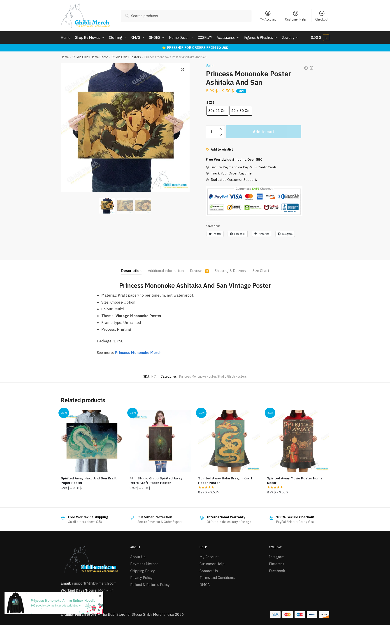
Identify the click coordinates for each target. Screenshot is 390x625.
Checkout (322, 19)
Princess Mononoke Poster (197, 376)
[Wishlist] (116, 416)
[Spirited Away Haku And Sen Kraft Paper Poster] (92, 441)
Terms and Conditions (217, 577)
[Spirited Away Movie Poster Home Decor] (298, 441)
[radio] (217, 110)
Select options (91, 502)
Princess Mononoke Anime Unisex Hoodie (63, 600)
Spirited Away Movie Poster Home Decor (295, 480)
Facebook (277, 571)
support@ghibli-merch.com (94, 583)
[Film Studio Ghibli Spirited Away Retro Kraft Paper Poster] (161, 441)
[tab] (131, 267)
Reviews (196, 270)
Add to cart (264, 131)
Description (131, 270)
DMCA (205, 584)
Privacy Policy (141, 577)
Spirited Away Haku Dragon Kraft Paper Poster (225, 480)
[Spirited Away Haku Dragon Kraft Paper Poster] (229, 441)
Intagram (276, 557)
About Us (138, 557)
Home (65, 57)
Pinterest (276, 564)
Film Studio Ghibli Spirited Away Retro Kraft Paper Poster (156, 480)
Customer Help (295, 19)
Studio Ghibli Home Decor (90, 57)
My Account (268, 19)
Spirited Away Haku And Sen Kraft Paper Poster (89, 480)
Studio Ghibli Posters (126, 57)
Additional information (166, 270)
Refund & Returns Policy (150, 584)
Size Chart (261, 270)
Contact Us (209, 571)
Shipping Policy (142, 571)
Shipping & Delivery (230, 270)
